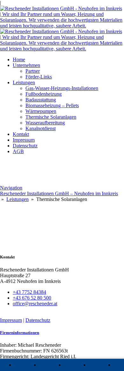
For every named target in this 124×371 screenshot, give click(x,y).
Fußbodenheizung (43, 94)
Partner (32, 71)
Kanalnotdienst (40, 128)
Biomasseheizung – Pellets (52, 105)
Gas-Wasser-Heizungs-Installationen (61, 88)
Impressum (24, 140)
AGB (18, 151)
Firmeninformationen (19, 332)
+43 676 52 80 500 (32, 298)
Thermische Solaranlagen (50, 117)
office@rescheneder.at (35, 303)
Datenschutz (25, 145)
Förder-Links (38, 76)
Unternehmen (26, 65)
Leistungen (24, 82)
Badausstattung (40, 99)
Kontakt (21, 134)
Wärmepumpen (40, 111)
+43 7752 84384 (29, 292)
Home (19, 59)
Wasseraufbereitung (45, 122)
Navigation (11, 187)
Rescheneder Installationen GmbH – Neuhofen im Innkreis (59, 193)
